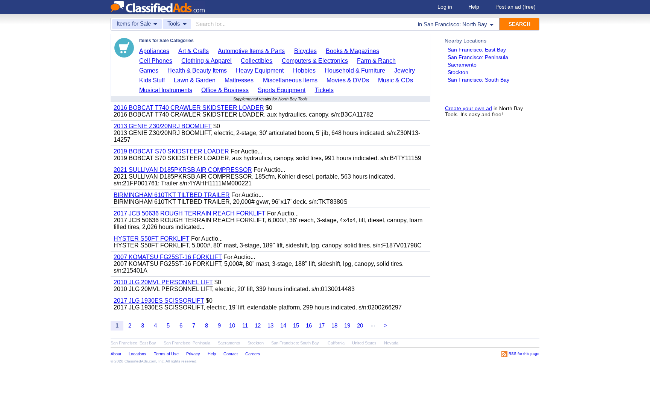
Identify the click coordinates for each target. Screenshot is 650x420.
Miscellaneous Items (290, 80)
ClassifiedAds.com (140, 361)
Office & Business (225, 90)
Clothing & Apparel (206, 61)
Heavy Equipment (260, 70)
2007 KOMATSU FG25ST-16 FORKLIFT (168, 257)
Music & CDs (395, 80)
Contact (230, 354)
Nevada (391, 343)
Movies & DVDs (348, 80)
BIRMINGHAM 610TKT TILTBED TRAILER (172, 195)
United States (364, 343)
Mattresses (239, 80)
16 (309, 325)
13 (270, 325)
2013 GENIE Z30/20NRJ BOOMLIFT (163, 126)
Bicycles (305, 51)
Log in (444, 7)
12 (258, 325)
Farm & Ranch (376, 61)
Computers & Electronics (315, 61)
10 (232, 325)
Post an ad (515, 7)
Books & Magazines (352, 51)
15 (296, 325)
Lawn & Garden (195, 80)
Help (473, 7)
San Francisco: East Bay (477, 50)
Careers (252, 354)
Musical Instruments (165, 90)
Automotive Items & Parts (251, 51)
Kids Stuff (152, 80)
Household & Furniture (355, 70)
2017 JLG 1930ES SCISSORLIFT (159, 300)
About (116, 354)
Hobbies (304, 70)
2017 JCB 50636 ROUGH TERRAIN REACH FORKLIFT (190, 213)
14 (283, 325)
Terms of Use (166, 354)
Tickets (324, 90)
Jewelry (404, 70)
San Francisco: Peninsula (478, 57)
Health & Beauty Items (197, 70)
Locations (137, 354)
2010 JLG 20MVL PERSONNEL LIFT (163, 282)
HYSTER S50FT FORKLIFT (152, 238)
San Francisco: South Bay (478, 80)
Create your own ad (468, 108)
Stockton (458, 72)
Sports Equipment (281, 90)
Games (148, 70)
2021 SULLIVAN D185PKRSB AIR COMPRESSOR (183, 170)
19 (347, 325)
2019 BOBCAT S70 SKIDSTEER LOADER (171, 151)
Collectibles (256, 61)
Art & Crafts (193, 51)
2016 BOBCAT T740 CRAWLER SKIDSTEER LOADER (189, 108)
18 (334, 325)
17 (322, 325)
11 (245, 325)
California (336, 343)
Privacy (193, 354)
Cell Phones (155, 61)
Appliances (154, 51)
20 (360, 325)
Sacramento (462, 65)
